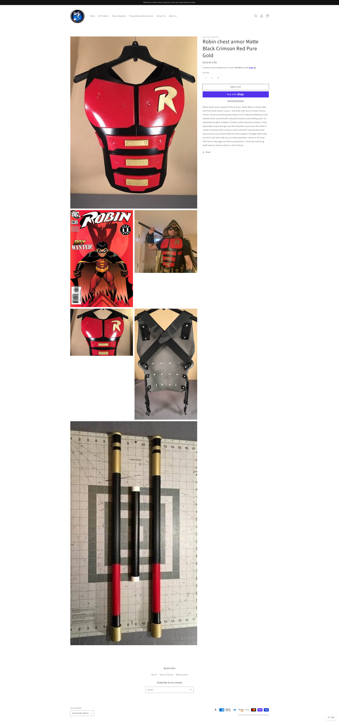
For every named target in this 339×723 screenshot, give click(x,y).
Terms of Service (166, 674)
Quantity (206, 72)
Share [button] (208, 152)
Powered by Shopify (262, 715)
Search (154, 674)
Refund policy (182, 674)
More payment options (236, 101)
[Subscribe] (190, 690)
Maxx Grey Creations (249, 715)
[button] (256, 16)
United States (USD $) (80, 713)
